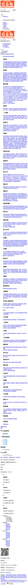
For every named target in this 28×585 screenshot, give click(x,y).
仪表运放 (17, 215)
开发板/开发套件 (7, 303)
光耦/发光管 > (12, 457)
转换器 (24, 325)
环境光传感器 (15, 246)
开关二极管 (17, 116)
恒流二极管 (11, 119)
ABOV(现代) (16, 96)
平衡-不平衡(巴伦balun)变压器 (18, 208)
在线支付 (8, 532)
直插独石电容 (7, 64)
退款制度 (8, 537)
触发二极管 (22, 116)
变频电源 (14, 396)
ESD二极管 (12, 118)
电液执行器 (23, 376)
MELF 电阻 (10, 75)
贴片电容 (14, 61)
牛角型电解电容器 (7, 61)
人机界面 (7, 307)
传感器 (10, 226)
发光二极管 (15, 154)
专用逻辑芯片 (14, 199)
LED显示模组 (21, 155)
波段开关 (5, 355)
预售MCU (20, 88)
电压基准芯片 (13, 126)
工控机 (4, 327)
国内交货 (8, 540)
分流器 (21, 81)
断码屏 (14, 319)
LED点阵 (12, 158)
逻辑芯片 (14, 169)
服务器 (9, 333)
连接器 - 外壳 (12, 148)
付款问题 (8, 536)
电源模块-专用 (15, 129)
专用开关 (11, 167)
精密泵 (13, 376)
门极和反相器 (21, 196)
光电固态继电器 (9, 155)
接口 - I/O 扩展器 (13, 178)
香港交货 (8, 541)
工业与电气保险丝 (14, 280)
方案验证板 (20, 303)
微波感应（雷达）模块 (18, 294)
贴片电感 (11, 206)
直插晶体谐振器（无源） (16, 270)
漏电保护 (14, 327)
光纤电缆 (5, 410)
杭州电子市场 (16, 577)
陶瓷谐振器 (18, 272)
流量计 (4, 367)
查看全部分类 (4, 426)
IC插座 (18, 141)
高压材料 (9, 389)
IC (26, 110)
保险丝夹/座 (18, 281)
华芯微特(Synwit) (14, 100)
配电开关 (10, 355)
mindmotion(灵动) (7, 86)
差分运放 (19, 217)
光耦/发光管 (9, 130)
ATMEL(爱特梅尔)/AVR (8, 90)
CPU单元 (16, 312)
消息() (4, 25)
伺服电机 (13, 382)
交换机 (9, 325)
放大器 (6, 215)
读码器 (4, 326)
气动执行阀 (5, 376)
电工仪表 (10, 369)
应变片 (18, 243)
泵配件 (19, 376)
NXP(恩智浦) (23, 89)
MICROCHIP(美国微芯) (14, 89)
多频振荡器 (23, 195)
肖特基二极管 (7, 116)
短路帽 (16, 147)
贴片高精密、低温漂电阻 (13, 72)
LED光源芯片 (21, 402)
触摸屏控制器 (17, 181)
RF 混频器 (12, 224)
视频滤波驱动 (6, 261)
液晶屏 (8, 319)
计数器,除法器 (14, 196)
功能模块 (11, 283)
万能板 (24, 303)
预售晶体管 (5, 108)
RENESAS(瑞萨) (20, 93)
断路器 (4, 347)
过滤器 (4, 377)
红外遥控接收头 (6, 154)
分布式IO (9, 326)
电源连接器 (5, 145)
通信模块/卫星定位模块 (9, 295)
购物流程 (8, 525)
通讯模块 (11, 294)
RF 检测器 (17, 224)
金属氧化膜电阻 (11, 77)
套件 (6, 298)
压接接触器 (5, 167)
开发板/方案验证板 (17, 283)
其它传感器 (10, 341)
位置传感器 (13, 243)
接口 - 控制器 (21, 178)
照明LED (10, 391)
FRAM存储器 (20, 252)
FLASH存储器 (21, 251)
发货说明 (8, 529)
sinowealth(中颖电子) (12, 88)
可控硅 (10, 110)
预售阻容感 (5, 206)
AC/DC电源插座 (13, 141)
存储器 (13, 226)
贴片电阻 (5, 72)
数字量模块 (11, 312)
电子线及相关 (24, 409)
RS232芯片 (12, 175)
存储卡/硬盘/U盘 (14, 251)
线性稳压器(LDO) (7, 125)
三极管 (10, 108)
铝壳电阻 (17, 81)
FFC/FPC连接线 (6, 409)
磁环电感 (11, 207)
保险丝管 (7, 280)
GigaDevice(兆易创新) (8, 96)
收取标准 (8, 544)
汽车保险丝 (21, 280)
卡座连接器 (23, 141)
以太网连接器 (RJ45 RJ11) (12, 140)
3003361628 (5, 28)
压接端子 (22, 142)
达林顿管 (14, 110)
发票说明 (8, 535)
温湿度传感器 (8, 246)
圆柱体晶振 (13, 272)
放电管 (8, 118)
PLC (4, 307)
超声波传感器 (23, 243)
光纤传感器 (5, 340)
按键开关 (14, 130)
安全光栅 (19, 341)
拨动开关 (22, 164)
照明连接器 (11, 145)
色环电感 (6, 207)
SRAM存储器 (14, 252)
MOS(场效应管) (15, 108)
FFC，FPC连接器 (20, 137)
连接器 (4, 130)
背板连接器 (24, 144)
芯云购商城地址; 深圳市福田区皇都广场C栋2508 (12, 580)
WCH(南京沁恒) (6, 100)
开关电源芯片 (14, 125)
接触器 (4, 389)
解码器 (19, 326)
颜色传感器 (10, 244)
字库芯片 (16, 233)
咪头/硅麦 (14, 288)
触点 (10, 362)
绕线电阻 (19, 78)
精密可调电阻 (23, 77)
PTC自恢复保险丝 (19, 279)
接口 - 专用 (20, 180)
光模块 (12, 326)
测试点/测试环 (22, 147)
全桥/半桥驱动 (13, 261)
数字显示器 (17, 367)
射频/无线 (15, 200)
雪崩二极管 (18, 118)
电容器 (4, 56)
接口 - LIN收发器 (12, 177)
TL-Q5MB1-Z (6, 47)
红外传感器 (21, 246)
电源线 (18, 409)
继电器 (4, 163)
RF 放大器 (7, 224)
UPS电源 (18, 396)
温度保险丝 (8, 281)
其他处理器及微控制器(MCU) (18, 86)
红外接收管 (21, 154)
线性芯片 (11, 200)
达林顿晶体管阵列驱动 (17, 262)
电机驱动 (5, 263)
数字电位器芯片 (8, 188)
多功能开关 (17, 164)
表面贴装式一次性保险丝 (9, 279)
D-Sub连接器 (21, 140)
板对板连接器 (17, 142)
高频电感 (19, 206)
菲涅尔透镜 (13, 156)
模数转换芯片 (6, 186)
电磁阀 (10, 376)
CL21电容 (23, 66)
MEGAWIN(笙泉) (17, 92)
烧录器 (15, 303)
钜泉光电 (21, 100)
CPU (22, 333)
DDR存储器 (9, 254)
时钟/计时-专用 (22, 233)
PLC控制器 (5, 312)
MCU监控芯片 (6, 232)
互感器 (9, 208)
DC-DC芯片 (20, 125)
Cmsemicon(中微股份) (8, 101)
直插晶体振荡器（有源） (16, 269)
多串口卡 (5, 325)
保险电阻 (24, 78)
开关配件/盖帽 (19, 167)
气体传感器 (5, 240)
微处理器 (12, 56)
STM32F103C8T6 (7, 43)
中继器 (21, 325)
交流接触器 (24, 166)
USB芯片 (20, 174)
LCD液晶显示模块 (16, 296)
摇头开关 (18, 355)
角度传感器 (8, 243)
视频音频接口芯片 (9, 181)
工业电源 (5, 391)
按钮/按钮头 (6, 362)
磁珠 (23, 206)
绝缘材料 (15, 418)
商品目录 (3, 54)
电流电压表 (22, 367)
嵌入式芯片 (5, 226)
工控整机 (5, 333)
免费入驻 (12, 54)
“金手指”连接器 (17, 144)
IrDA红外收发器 (20, 156)
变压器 (12, 389)
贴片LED (11, 402)
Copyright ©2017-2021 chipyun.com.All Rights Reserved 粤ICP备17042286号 (14, 582)
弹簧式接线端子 (18, 138)
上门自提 (8, 546)
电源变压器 (21, 207)
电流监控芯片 (15, 188)
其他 (21, 389)
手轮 (6, 356)
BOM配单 (7, 54)
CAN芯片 (18, 175)
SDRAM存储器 (6, 251)
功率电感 (15, 206)
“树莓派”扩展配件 (11, 305)
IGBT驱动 (10, 263)
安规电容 (13, 64)
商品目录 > (6, 457)
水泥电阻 (6, 81)
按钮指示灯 (10, 349)
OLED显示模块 (7, 296)
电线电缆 (14, 391)
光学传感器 (15, 241)
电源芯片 (13, 103)
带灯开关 (9, 166)
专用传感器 (10, 241)
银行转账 (8, 533)
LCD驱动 (5, 262)
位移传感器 (22, 340)
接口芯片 (5, 169)
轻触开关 (14, 355)
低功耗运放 (14, 217)
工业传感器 (9, 327)
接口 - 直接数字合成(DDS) (11, 180)
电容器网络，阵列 (18, 67)
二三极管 (9, 103)
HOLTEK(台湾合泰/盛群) (21, 94)
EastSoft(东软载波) (23, 96)
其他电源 (23, 396)
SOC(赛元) (5, 88)
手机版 (4, 26)
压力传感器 (11, 240)
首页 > (2, 457)
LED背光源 (15, 402)
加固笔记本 (13, 333)
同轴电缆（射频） (21, 410)
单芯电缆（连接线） (12, 410)
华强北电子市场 (8, 577)
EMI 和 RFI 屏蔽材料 (8, 418)
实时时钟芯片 (13, 232)
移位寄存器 (8, 196)
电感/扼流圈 (6, 200)
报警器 (19, 362)
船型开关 (14, 163)
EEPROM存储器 (7, 252)
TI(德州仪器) (10, 92)
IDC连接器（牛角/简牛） (10, 137)
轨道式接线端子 (10, 144)
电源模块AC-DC (8, 129)
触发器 (10, 195)
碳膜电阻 (17, 77)
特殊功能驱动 (19, 263)
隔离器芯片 (10, 174)
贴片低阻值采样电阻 (8, 74)
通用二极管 (11, 115)
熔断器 (8, 347)
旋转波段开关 (18, 166)
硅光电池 (7, 158)
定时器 (20, 347)
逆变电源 (10, 396)
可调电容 (17, 64)
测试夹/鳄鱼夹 (12, 147)
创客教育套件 (18, 305)
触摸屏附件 (22, 319)
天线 (18, 222)
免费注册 (5, 23)
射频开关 (22, 222)
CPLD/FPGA (6, 89)
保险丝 (12, 255)
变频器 (9, 370)
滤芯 (16, 376)
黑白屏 (11, 319)
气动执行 (5, 370)
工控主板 (18, 333)
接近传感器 (11, 340)
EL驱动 (14, 263)
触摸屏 (4, 319)
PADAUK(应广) (16, 99)
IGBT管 (24, 110)
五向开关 (12, 164)
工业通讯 (12, 307)
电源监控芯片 (18, 127)
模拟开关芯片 (19, 186)
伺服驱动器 (5, 424)
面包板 (4, 305)
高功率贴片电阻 (23, 72)
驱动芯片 (5, 255)
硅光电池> (18, 457)
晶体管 (4, 103)
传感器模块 (5, 294)
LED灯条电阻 (12, 81)
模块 (24, 263)
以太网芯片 (15, 174)
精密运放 (22, 215)
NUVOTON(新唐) (7, 93)
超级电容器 (18, 66)
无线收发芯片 (14, 222)
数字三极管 (19, 110)
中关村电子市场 (20, 576)
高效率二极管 (24, 118)
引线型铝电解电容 (8, 63)
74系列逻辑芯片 (13, 193)
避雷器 (16, 347)
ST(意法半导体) (17, 90)
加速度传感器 (21, 244)
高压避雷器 (17, 389)
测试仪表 (15, 349)
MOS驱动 (10, 262)
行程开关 (23, 163)
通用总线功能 (6, 193)
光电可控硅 (15, 155)
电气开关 (5, 349)
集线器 (12, 325)
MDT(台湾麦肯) (9, 99)
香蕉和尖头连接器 (18, 145)
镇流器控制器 (19, 261)
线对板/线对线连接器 (18, 136)
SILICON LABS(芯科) (11, 94)
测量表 (6, 369)
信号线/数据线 (14, 409)
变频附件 (9, 382)
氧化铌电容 (11, 67)
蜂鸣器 (4, 288)
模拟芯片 (10, 169)
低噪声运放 (9, 217)
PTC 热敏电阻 (23, 75)
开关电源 (5, 396)
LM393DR (5, 45)
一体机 (18, 319)
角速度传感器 (17, 240)
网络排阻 (5, 75)
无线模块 (17, 295)
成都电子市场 (13, 576)
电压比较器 (17, 214)
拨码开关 (7, 164)
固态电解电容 (12, 66)
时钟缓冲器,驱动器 (20, 232)
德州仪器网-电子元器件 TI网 (12, 574)
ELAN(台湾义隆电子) (8, 97)
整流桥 (12, 116)
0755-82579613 (6, 29)
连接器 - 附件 (18, 148)
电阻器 (8, 56)
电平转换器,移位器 (16, 195)
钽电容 (17, 61)
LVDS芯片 (22, 175)
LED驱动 (25, 261)
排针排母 (11, 136)
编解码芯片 (8, 199)
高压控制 (13, 370)
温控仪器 (9, 367)
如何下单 (8, 528)
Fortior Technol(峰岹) (17, 97)
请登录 (4, 22)
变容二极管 (5, 119)
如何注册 (8, 524)
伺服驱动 (17, 382)
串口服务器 (17, 325)
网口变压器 (15, 207)
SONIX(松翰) (24, 99)
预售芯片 (5, 174)
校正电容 (7, 66)
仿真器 (12, 303)
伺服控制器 (22, 382)
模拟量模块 (21, 312)
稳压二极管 (5, 115)
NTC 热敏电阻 (16, 75)
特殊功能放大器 (6, 214)
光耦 (12, 154)
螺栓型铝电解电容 (17, 63)
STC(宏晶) (13, 93)
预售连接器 (5, 136)
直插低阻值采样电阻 (17, 74)
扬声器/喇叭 (9, 288)
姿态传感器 (23, 240)
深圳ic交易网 (22, 574)
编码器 (23, 341)
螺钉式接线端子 (11, 138)
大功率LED (5, 402)
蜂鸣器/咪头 (6, 283)
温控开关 (13, 166)
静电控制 (5, 413)
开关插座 (25, 167)
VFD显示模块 (23, 296)
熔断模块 (13, 281)
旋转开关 (23, 355)
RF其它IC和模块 (7, 222)
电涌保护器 (12, 347)
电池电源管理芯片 (20, 126)
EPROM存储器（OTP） (17, 254)
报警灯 (12, 362)
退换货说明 (8, 526)
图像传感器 (15, 244)
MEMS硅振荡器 (6, 269)
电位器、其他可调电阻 (12, 78)
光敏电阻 (18, 79)
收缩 (2, 428)
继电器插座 (9, 163)
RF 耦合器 (9, 225)
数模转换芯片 (13, 186)
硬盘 (24, 333)
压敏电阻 (24, 74)
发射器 (16, 326)
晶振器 (9, 255)
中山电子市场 (22, 577)
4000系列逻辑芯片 (21, 193)
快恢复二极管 (17, 115)
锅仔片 (14, 167)
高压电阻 (14, 79)
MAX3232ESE (6, 44)
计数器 (12, 367)
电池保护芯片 (12, 127)
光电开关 (9, 156)
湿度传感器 (21, 241)
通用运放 (13, 214)
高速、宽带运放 (11, 215)
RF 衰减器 (22, 224)
